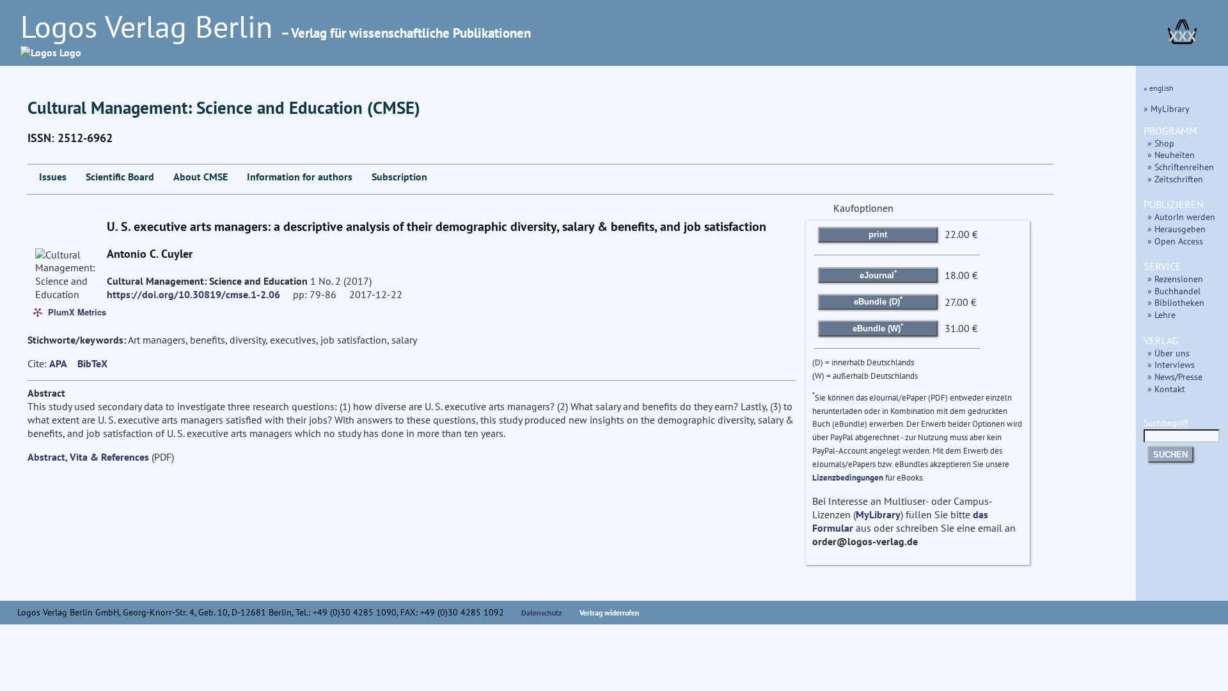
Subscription (399, 176)
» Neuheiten (1171, 154)
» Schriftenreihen (1180, 167)
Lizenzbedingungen (847, 477)
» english (1159, 88)
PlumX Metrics (77, 311)
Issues (53, 176)
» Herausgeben (1176, 229)
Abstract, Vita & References (88, 456)
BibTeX (92, 363)
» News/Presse (1174, 376)
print (878, 234)
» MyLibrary (1167, 108)
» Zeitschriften (1175, 179)
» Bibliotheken (1175, 302)
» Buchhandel (1173, 291)
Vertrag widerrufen (609, 612)
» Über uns (1168, 353)
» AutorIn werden (1181, 216)
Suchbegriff (1166, 423)
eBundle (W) (878, 327)
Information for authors (299, 176)
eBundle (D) (878, 300)
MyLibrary (878, 514)
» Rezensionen (1175, 279)
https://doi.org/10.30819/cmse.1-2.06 (193, 294)
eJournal (878, 274)
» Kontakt (1166, 389)
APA (58, 363)
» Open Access (1175, 241)
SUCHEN (1170, 454)
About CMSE (200, 176)
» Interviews (1171, 364)
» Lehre (1161, 314)
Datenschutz (541, 612)
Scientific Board (120, 176)
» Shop (1160, 143)
